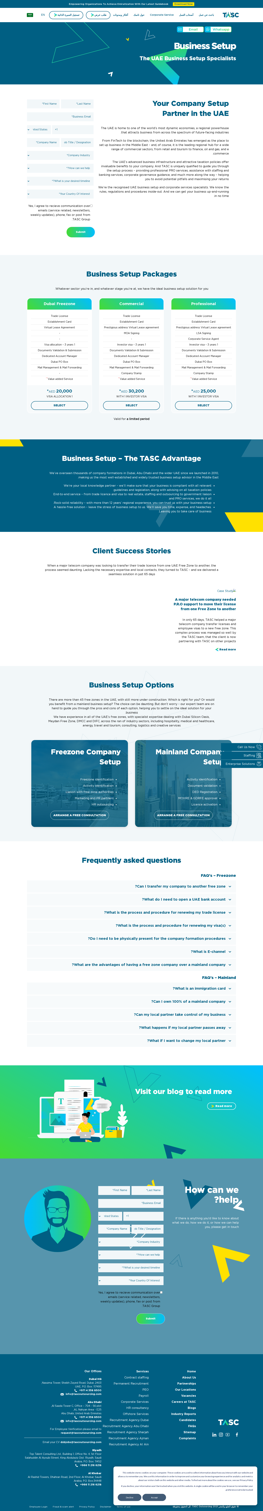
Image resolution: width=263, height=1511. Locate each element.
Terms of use (123, 1507)
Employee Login (38, 1507)
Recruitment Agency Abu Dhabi (126, 1426)
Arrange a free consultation (183, 815)
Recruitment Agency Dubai (129, 1420)
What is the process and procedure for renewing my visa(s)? (171, 925)
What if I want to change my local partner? (186, 1041)
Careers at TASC (184, 1401)
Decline (129, 1497)
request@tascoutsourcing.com (81, 1433)
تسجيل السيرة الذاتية (68, 15)
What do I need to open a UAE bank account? (184, 899)
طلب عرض (100, 15)
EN (43, 15)
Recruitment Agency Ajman (129, 1438)
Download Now (183, 4)
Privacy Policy (87, 1507)
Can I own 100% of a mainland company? (188, 1001)
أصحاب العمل (186, 15)
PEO (145, 1389)
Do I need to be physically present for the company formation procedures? (157, 939)
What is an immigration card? (199, 988)
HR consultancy (137, 1408)
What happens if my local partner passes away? (182, 1028)
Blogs (192, 1408)
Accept (154, 1497)
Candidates (187, 1420)
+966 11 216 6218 (90, 1465)
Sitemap (190, 1432)
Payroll (144, 1395)
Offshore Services (136, 1414)
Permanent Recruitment (131, 1383)
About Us (189, 1377)
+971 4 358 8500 (90, 1390)
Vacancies (188, 1395)
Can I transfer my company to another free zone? (180, 886)
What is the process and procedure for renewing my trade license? (165, 912)
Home (191, 1371)
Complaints (187, 1438)
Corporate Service (162, 15)
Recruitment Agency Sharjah (128, 1432)
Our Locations (185, 1389)
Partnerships (186, 1383)
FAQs (192, 1426)
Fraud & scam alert (63, 1507)
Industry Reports (183, 1414)
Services (142, 1371)
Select (204, 405)
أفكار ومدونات (120, 15)
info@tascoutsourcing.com (83, 1394)
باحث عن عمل (206, 15)
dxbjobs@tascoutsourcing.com (80, 1442)
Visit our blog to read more (183, 1091)
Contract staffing (136, 1377)
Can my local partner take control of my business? (180, 1015)
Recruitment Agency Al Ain (129, 1444)
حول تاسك (139, 15)
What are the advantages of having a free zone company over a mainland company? (149, 965)
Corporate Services (135, 1401)
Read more (227, 649)
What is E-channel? (208, 952)
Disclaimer (105, 1507)
